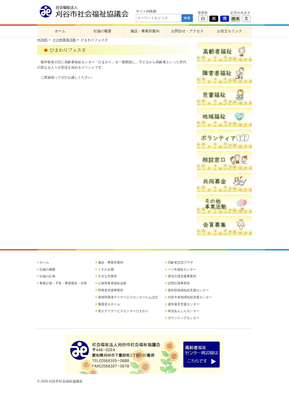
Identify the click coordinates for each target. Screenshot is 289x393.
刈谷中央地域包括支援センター (190, 297)
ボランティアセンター (183, 318)
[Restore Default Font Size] (235, 18)
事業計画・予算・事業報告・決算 (63, 283)
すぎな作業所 (107, 276)
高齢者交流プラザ (180, 262)
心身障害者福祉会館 (112, 283)
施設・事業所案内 (145, 31)
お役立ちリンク (229, 31)
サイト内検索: (146, 11)
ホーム (60, 31)
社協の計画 (47, 276)
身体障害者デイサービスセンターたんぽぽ (128, 297)
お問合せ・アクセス (187, 31)
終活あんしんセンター (183, 311)
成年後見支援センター (183, 304)
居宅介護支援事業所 (182, 276)
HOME (42, 40)
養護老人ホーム (109, 304)
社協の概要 (102, 31)
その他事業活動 (64, 40)
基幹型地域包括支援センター (188, 290)
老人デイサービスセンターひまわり (123, 311)
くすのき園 (106, 269)
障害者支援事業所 (110, 290)
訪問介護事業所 (179, 283)
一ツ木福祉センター (182, 269)
